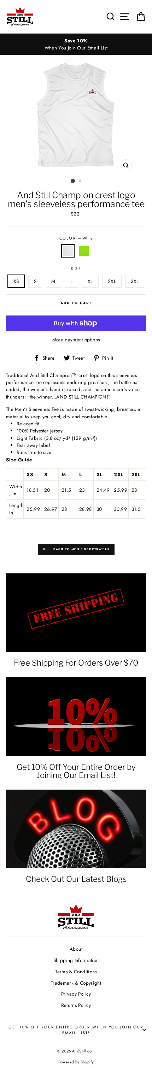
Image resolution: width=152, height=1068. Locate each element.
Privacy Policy (76, 993)
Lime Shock (84, 251)
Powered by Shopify (76, 1062)
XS (16, 281)
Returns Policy (76, 1005)
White (68, 251)
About (76, 948)
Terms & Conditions (76, 971)
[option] (76, 44)
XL (90, 281)
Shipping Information (76, 960)
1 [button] (73, 181)
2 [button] (80, 181)
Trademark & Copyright (76, 982)
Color (76, 238)
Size (76, 268)
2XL (112, 281)
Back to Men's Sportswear (81, 549)
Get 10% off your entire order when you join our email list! (75, 1029)
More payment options (76, 339)
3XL (135, 281)
